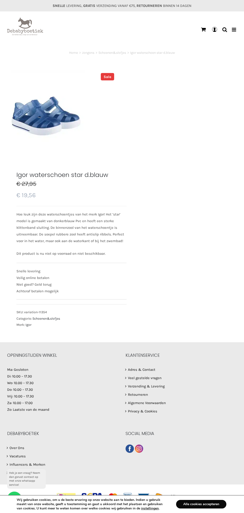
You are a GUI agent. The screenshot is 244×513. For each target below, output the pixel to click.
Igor (28, 325)
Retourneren (138, 394)
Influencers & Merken (27, 464)
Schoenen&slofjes (46, 319)
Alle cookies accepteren (201, 504)
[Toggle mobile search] (224, 29)
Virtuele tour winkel (25, 473)
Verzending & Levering (146, 386)
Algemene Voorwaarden (147, 403)
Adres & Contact (141, 369)
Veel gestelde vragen (145, 378)
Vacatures (18, 456)
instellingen (150, 508)
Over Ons (17, 448)
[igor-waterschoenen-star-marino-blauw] (62, 114)
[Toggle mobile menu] (234, 29)
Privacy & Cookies (142, 411)
